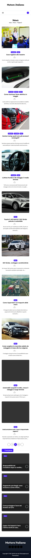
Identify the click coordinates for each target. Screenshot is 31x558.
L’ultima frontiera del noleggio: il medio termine (15, 178)
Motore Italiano (15, 4)
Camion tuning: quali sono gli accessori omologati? (15, 137)
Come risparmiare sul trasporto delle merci (15, 303)
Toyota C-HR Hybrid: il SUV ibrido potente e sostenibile (15, 220)
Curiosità (13, 52)
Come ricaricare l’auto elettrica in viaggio (15, 95)
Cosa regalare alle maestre (15, 55)
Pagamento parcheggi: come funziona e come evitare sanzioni (12, 487)
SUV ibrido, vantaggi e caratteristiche (15, 263)
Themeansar (15, 555)
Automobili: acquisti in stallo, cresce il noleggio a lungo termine (15, 389)
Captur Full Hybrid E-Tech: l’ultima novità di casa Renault (12, 527)
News (18, 52)
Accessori (11, 133)
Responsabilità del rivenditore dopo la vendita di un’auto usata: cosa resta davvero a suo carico (12, 468)
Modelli (16, 91)
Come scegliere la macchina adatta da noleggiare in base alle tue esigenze (15, 347)
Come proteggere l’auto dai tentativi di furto (12, 506)
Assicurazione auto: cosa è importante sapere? (15, 430)
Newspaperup (23, 553)
